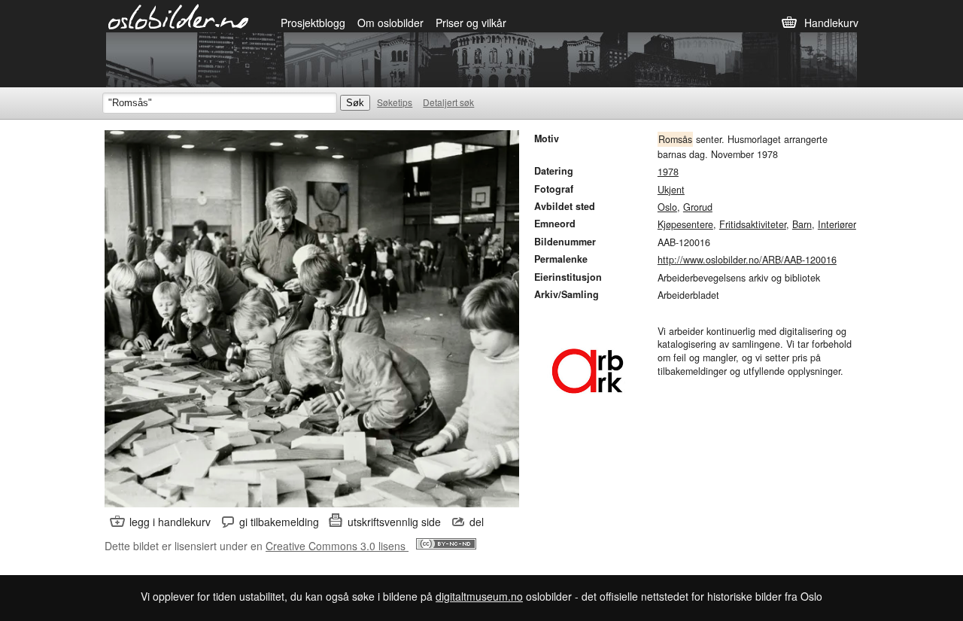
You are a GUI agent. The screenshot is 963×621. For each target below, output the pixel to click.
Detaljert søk (448, 102)
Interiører (837, 224)
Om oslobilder (390, 22)
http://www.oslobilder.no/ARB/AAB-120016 (747, 259)
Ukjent (671, 189)
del (476, 521)
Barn (802, 224)
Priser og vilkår (471, 22)
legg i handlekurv (170, 521)
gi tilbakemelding (279, 521)
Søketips (394, 102)
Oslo (667, 207)
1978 (668, 171)
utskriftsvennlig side (394, 521)
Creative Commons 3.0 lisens (337, 545)
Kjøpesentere (685, 224)
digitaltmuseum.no (479, 596)
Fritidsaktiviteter (752, 224)
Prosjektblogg (313, 22)
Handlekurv (831, 22)
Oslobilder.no (178, 16)
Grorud (697, 207)
